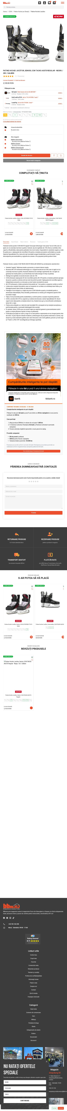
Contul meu (33, 955)
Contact (33, 990)
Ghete (33, 1026)
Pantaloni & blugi (33, 1023)
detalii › (60, 93)
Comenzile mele (33, 965)
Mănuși (33, 1019)
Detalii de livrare (26, 155)
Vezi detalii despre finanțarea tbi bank (33, 451)
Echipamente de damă (33, 1030)
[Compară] (61, 155)
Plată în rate (33, 983)
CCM (10, 11)
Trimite (33, 513)
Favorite (33, 962)
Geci (33, 1016)
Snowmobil (33, 1037)
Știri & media (33, 993)
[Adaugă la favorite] (54, 155)
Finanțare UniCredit (33, 997)
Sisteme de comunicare (33, 1012)
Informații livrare (33, 979)
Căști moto (33, 1009)
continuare (25, 1101)
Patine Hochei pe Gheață (21, 11)
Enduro (33, 1033)
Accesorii (33, 1040)
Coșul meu (33, 958)
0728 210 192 (52, 1088)
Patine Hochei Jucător (38, 11)
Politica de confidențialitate (33, 976)
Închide (54, 1108)
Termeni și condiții (33, 972)
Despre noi (33, 986)
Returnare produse (33, 969)
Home (5, 11)
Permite (61, 1108)
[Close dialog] (46, 1061)
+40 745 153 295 (13, 924)
